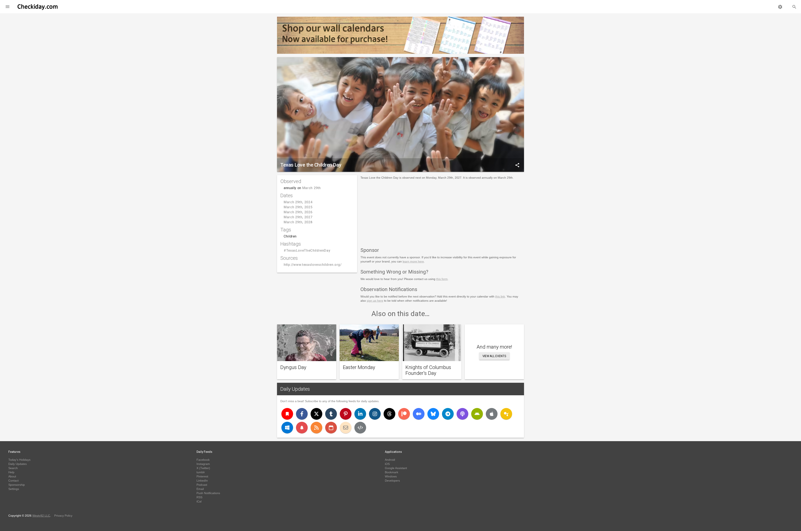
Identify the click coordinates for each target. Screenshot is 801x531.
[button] (8, 7)
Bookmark (391, 472)
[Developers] (360, 427)
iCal (199, 501)
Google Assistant (396, 468)
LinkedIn (202, 480)
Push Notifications (208, 493)
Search (13, 468)
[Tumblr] (331, 414)
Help (11, 472)
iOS (387, 464)
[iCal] (331, 427)
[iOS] (491, 414)
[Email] (345, 427)
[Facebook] (302, 414)
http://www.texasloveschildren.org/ (313, 265)
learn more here (413, 261)
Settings (13, 489)
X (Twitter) (203, 468)
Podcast (201, 484)
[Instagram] (375, 414)
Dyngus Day (293, 367)
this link (500, 296)
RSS (199, 497)
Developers (392, 480)
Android (390, 459)
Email (200, 489)
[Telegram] (448, 414)
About (12, 476)
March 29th (311, 188)
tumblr (200, 472)
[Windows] (287, 427)
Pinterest (202, 476)
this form (442, 279)
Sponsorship (16, 484)
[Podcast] (462, 414)
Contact (13, 480)
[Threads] (389, 414)
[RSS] (316, 427)
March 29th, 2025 (298, 207)
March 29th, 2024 (298, 202)
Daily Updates (295, 389)
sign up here (375, 300)
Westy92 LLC (41, 515)
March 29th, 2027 (298, 217)
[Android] (477, 414)
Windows (391, 476)
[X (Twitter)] (316, 414)
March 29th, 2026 (298, 212)
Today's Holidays (19, 459)
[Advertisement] (442, 212)
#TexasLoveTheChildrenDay (307, 250)
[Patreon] (404, 414)
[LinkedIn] (360, 414)
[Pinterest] (345, 414)
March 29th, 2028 (298, 222)
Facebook (203, 459)
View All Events (494, 356)
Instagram (203, 464)
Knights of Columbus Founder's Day (428, 370)
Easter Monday (359, 367)
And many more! (494, 347)
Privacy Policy (63, 515)
